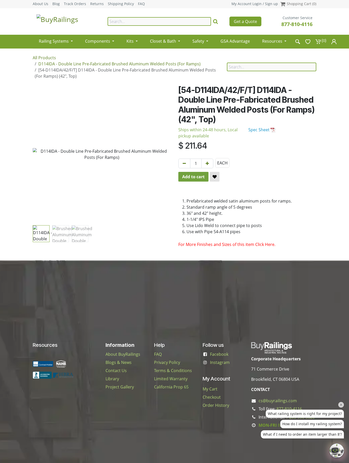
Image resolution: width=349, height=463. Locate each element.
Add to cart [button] (193, 177)
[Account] (333, 41)
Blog (56, 4)
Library (112, 379)
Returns (97, 4)
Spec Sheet (259, 130)
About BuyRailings (123, 354)
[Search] (215, 21)
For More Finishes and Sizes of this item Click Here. (226, 244)
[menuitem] (56, 39)
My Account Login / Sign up (254, 3)
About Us (40, 4)
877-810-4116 (296, 24)
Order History (216, 405)
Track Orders (75, 4)
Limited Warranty (171, 379)
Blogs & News (119, 362)
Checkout (212, 397)
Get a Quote (245, 21)
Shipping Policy (121, 4)
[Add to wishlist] (214, 177)
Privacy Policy (167, 362)
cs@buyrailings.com (278, 400)
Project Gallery (120, 387)
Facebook (219, 354)
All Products (44, 58)
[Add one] (207, 163)
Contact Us (116, 370)
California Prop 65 (171, 387)
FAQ (141, 4)
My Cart (210, 389)
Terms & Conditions (173, 370)
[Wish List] (307, 41)
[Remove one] (184, 163)
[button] (39, 154)
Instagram (220, 362)
